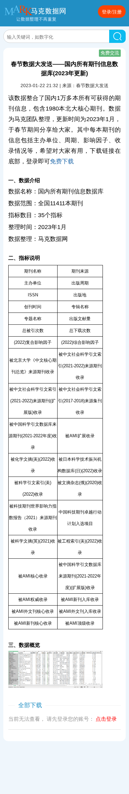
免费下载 (62, 161)
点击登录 (106, 719)
